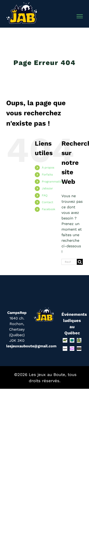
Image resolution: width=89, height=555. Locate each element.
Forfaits (47, 174)
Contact (47, 202)
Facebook (48, 209)
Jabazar (47, 188)
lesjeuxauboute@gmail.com (31, 346)
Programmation (53, 181)
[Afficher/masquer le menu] (80, 16)
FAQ (44, 195)
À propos (48, 167)
